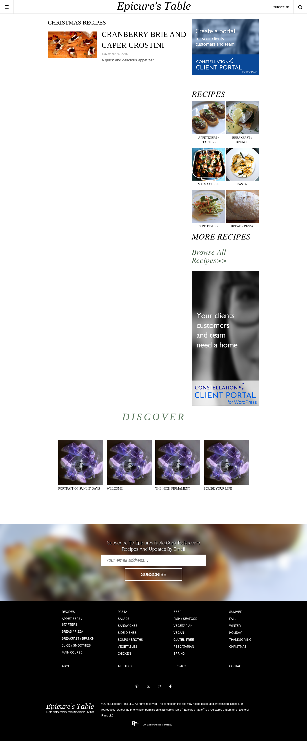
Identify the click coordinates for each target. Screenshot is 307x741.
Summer (235, 611)
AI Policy (125, 666)
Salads (123, 618)
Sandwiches (128, 625)
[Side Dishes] (208, 222)
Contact (236, 666)
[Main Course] (208, 180)
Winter (235, 625)
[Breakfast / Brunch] (242, 133)
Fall (232, 618)
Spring (179, 653)
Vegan (179, 632)
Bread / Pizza (72, 631)
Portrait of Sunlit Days (79, 488)
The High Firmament (172, 488)
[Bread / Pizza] (242, 222)
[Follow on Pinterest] (137, 687)
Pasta (122, 611)
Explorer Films (154, 724)
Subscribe (281, 7)
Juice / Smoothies (76, 645)
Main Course (72, 652)
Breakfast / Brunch (78, 638)
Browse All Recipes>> (209, 255)
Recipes (68, 611)
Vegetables (127, 646)
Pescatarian (184, 646)
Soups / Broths (130, 639)
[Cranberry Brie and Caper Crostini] (72, 44)
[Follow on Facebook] (170, 687)
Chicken (124, 653)
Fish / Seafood (185, 618)
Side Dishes (127, 632)
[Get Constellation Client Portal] (225, 74)
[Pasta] (242, 180)
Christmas (238, 646)
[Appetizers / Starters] (208, 133)
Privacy (180, 666)
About (67, 666)
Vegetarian (183, 625)
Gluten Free (184, 639)
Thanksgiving (240, 639)
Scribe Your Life (218, 488)
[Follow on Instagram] (159, 687)
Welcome (115, 488)
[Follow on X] (148, 687)
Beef (177, 611)
